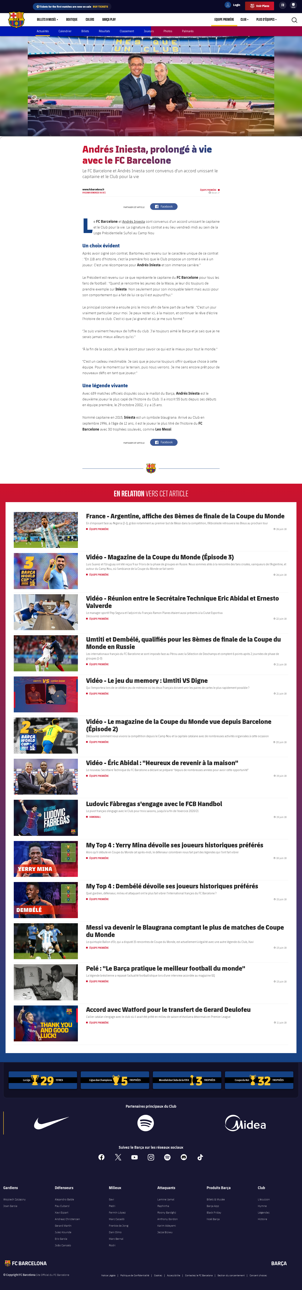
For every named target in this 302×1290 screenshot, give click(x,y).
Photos (168, 31)
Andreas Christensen (67, 1219)
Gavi (111, 1199)
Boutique (71, 20)
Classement (127, 31)
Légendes (264, 1212)
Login (234, 5)
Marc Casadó (116, 1219)
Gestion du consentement (231, 1275)
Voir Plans (262, 6)
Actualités (43, 31)
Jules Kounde (63, 1232)
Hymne (262, 1206)
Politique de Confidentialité (134, 1275)
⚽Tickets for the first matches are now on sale (72, 6)
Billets (85, 31)
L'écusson (264, 1199)
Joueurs (149, 31)
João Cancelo (63, 1245)
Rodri (112, 1245)
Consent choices (258, 1275)
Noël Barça (213, 1219)
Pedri (112, 1206)
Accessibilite (173, 1275)
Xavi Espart (61, 1212)
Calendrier (65, 31)
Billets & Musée (46, 20)
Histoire (262, 1219)
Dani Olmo (115, 1232)
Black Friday (214, 1212)
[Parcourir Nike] (51, 1123)
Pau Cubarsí (62, 1206)
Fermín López (117, 1212)
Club (243, 20)
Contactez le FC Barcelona (199, 1275)
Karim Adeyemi (166, 1225)
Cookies (158, 1275)
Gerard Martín (63, 1225)
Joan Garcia (10, 1206)
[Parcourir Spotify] (145, 1123)
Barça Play (109, 20)
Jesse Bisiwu (165, 1232)
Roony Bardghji (166, 1212)
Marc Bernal (116, 1238)
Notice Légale (108, 1275)
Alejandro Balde (64, 1199)
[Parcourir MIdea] (245, 1123)
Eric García (61, 1238)
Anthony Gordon (167, 1219)
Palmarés (188, 31)
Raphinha (163, 1206)
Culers (90, 20)
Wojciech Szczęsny (14, 1199)
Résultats (104, 31)
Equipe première (224, 20)
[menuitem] (293, 4)
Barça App (213, 1206)
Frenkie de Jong (118, 1225)
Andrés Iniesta (133, 221)
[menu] (293, 5)
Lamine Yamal (165, 1199)
